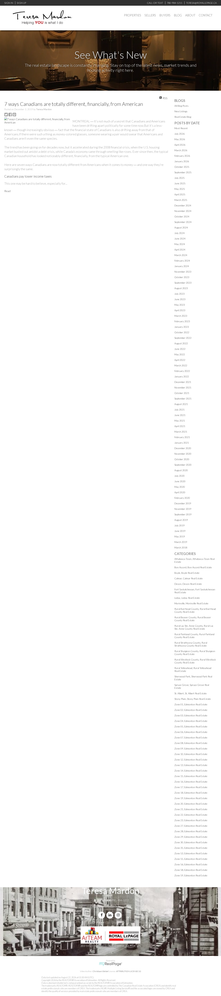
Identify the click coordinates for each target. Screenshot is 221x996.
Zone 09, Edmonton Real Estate (190, 748)
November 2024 (182, 210)
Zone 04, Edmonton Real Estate (190, 720)
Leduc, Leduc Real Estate (187, 597)
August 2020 (181, 470)
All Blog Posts (181, 105)
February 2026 (182, 155)
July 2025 (179, 177)
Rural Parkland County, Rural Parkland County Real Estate (194, 636)
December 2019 (182, 503)
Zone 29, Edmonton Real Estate (190, 836)
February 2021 (182, 437)
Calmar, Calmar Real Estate (188, 578)
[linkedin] (110, 915)
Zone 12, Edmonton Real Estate (190, 759)
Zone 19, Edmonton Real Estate (190, 798)
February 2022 (182, 370)
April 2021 (179, 426)
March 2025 (180, 199)
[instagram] (119, 915)
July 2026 (179, 133)
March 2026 (180, 150)
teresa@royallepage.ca (117, 906)
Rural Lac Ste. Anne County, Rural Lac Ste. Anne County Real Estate (193, 627)
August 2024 (181, 227)
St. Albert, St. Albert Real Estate (190, 693)
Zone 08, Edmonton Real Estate (190, 743)
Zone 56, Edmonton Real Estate (190, 864)
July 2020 (179, 475)
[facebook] (102, 915)
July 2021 (179, 409)
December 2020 (182, 448)
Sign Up (21, 2)
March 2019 (180, 541)
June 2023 (179, 299)
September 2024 (182, 222)
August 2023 (181, 288)
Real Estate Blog (182, 116)
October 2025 (181, 166)
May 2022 (179, 354)
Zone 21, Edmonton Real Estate (190, 809)
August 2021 (181, 404)
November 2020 (182, 453)
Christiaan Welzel (100, 971)
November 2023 (182, 271)
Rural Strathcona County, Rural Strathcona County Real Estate (190, 644)
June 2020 (179, 481)
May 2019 (179, 536)
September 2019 (182, 514)
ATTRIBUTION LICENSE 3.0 (128, 971)
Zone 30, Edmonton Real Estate (190, 842)
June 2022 (179, 348)
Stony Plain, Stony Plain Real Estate (192, 698)
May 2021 (179, 420)
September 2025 (182, 172)
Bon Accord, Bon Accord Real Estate (193, 567)
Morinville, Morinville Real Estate (191, 603)
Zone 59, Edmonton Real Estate (190, 875)
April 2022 (179, 359)
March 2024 (180, 255)
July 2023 (179, 293)
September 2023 (182, 282)
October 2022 (181, 332)
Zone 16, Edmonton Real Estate (190, 781)
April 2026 (179, 144)
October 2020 (181, 459)
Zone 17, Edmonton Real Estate (190, 787)
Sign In (8, 2)
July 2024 (179, 233)
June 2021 (179, 415)
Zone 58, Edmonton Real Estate (190, 869)
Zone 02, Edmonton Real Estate (190, 709)
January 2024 (181, 266)
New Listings (181, 111)
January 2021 (181, 442)
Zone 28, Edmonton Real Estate (190, 831)
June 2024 (179, 238)
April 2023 (179, 310)
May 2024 (179, 244)
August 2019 (181, 519)
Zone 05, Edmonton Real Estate (190, 726)
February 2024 (182, 260)
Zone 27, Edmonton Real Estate (190, 825)
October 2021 (181, 393)
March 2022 (180, 365)
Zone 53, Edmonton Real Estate (190, 853)
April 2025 (179, 194)
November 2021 (182, 387)
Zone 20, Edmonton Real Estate (190, 803)
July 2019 (179, 525)
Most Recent (181, 128)
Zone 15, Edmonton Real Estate (190, 776)
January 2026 (181, 161)
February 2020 (182, 497)
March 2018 (180, 547)
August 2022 (181, 343)
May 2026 (179, 139)
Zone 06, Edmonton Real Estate (190, 731)
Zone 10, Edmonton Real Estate (190, 754)
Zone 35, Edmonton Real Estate (190, 847)
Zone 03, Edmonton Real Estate (190, 715)
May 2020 (179, 486)
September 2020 (182, 464)
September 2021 (182, 398)
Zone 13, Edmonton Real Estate (190, 765)
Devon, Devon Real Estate (188, 583)
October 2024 (181, 216)
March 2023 (180, 315)
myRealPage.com (110, 964)
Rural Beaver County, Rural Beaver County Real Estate (192, 619)
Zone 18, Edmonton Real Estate (190, 792)
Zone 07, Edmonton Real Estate (190, 737)
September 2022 (182, 337)
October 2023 (181, 277)
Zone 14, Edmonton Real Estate (190, 770)
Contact (205, 15)
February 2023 (182, 321)
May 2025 (179, 188)
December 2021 (182, 382)
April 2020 (179, 492)
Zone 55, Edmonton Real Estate (190, 858)
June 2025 (179, 183)
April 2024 (179, 249)
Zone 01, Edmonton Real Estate (190, 704)
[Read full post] (37, 120)
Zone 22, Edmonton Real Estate (190, 814)
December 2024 (182, 205)
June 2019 (179, 530)
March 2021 (180, 431)
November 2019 (182, 508)
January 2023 (181, 326)
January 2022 (181, 376)
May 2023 (179, 304)
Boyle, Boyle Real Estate (186, 572)
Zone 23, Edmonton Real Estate (190, 820)
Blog (178, 15)
